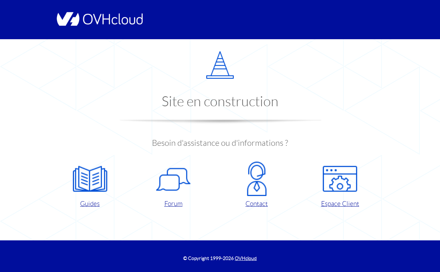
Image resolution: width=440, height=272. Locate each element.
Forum (173, 203)
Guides (90, 203)
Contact (256, 203)
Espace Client (340, 203)
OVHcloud (246, 258)
